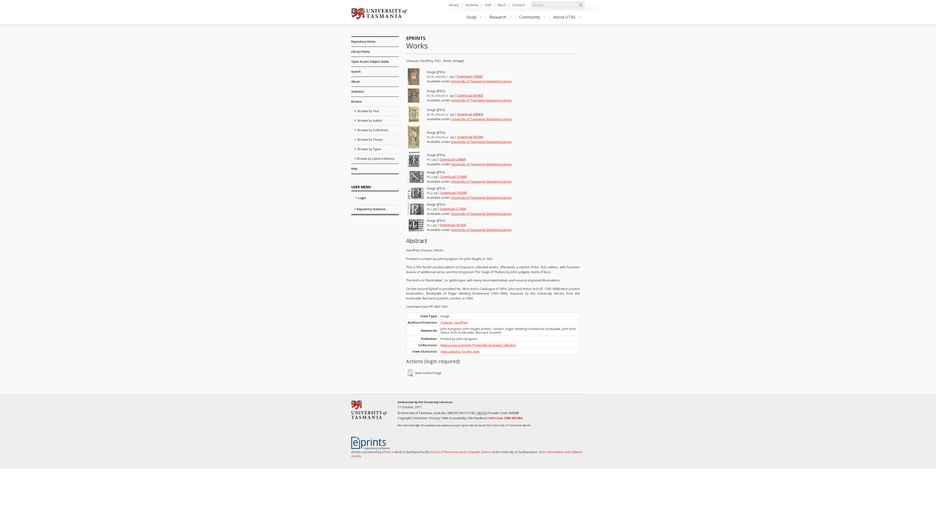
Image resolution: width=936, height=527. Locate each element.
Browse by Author (369, 121)
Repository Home (363, 42)
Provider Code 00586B (498, 413)
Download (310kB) (453, 176)
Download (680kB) (470, 114)
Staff (488, 5)
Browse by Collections (372, 130)
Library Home (360, 52)
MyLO (502, 5)
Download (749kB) (470, 76)
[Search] (581, 5)
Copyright (404, 418)
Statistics (357, 91)
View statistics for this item (459, 351)
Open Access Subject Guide (370, 62)
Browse (356, 101)
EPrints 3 (387, 452)
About (355, 82)
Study (471, 17)
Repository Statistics (371, 209)
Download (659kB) (470, 95)
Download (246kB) (452, 159)
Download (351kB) (453, 225)
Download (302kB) (453, 192)
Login (362, 198)
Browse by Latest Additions (376, 159)
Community (529, 17)
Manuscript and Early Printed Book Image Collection (478, 345)
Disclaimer (420, 418)
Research (497, 17)
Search (356, 72)
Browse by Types (369, 149)
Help (354, 169)
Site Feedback (477, 418)
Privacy (435, 418)
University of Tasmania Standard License (481, 81)
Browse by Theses (370, 140)
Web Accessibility (454, 418)
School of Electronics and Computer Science (461, 452)
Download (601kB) (470, 137)
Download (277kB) (453, 209)
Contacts (518, 5)
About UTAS (564, 17)
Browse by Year (368, 111)
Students (471, 5)
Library (454, 5)
